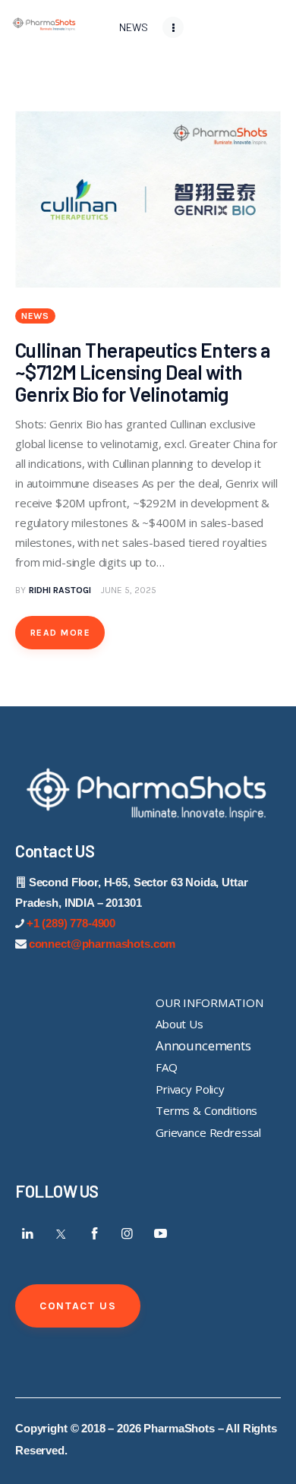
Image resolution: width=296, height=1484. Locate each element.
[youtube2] (160, 1233)
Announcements (203, 1045)
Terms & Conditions (206, 1110)
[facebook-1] (94, 1233)
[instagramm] (127, 1233)
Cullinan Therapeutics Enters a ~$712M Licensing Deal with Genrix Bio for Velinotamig (142, 372)
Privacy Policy (190, 1089)
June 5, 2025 (128, 590)
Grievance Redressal (208, 1132)
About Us (179, 1023)
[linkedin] (28, 1233)
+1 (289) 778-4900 (71, 923)
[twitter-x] (61, 1233)
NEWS (35, 316)
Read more (60, 632)
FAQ (167, 1067)
